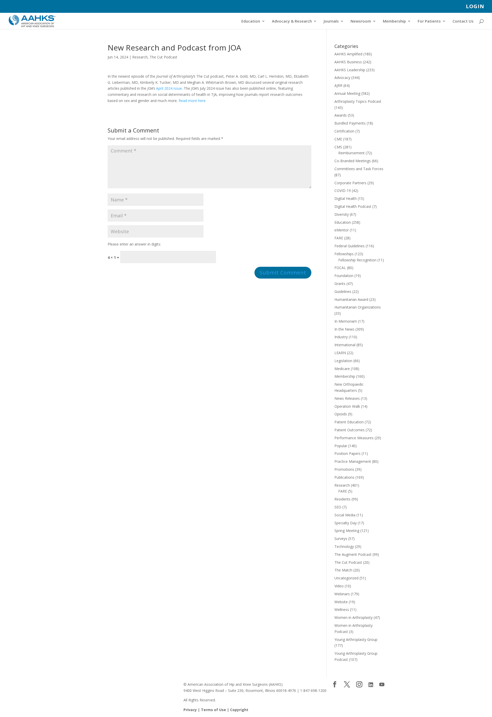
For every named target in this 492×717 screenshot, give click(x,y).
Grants (339, 283)
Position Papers (347, 453)
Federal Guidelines (349, 245)
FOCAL (340, 267)
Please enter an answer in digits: (134, 244)
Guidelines (342, 291)
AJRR (338, 85)
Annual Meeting (347, 93)
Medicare (342, 368)
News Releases (347, 398)
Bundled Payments (350, 123)
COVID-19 (342, 190)
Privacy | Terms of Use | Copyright (215, 709)
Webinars (342, 593)
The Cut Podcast (163, 57)
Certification (344, 131)
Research (140, 57)
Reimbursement (351, 152)
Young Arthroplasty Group (355, 639)
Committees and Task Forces (358, 168)
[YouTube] (381, 685)
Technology (344, 546)
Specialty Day (345, 522)
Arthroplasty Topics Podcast (357, 101)
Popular (340, 445)
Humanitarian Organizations (357, 307)
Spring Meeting (346, 530)
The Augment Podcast (353, 554)
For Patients (429, 21)
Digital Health (345, 198)
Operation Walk (347, 406)
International (344, 344)
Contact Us (463, 21)
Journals (331, 21)
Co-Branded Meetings (352, 160)
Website (341, 601)
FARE (338, 237)
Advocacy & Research (292, 21)
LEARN (340, 352)
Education (250, 21)
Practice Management (352, 461)
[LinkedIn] (370, 685)
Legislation (343, 360)
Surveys (340, 538)
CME (338, 139)
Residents (342, 499)
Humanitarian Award (351, 299)
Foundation (343, 275)
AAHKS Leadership (349, 69)
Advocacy (342, 77)
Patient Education (349, 421)
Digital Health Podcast (352, 206)
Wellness (341, 609)
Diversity (341, 214)
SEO (337, 507)
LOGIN (475, 7)
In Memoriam (345, 321)
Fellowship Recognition (357, 260)
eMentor (341, 230)
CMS (338, 147)
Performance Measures (354, 437)
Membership (394, 21)
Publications (344, 477)
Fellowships (344, 253)
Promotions (344, 469)
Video (339, 585)
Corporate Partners (350, 182)
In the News (344, 329)
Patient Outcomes (349, 429)
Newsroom (361, 21)
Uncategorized (346, 578)
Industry (341, 336)
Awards (340, 115)
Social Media (344, 515)
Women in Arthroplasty (353, 617)
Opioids (340, 414)
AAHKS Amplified (348, 54)
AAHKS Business (348, 61)
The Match (343, 570)
